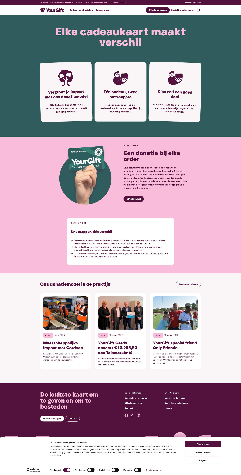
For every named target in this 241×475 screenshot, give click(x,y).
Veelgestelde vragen (175, 398)
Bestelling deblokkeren (182, 10)
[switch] (91, 470)
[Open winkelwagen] (198, 10)
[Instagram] (132, 415)
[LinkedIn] (138, 415)
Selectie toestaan (203, 452)
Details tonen (152, 470)
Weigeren (203, 460)
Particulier (197, 2)
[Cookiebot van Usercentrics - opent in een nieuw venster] (33, 470)
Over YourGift (172, 393)
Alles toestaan (203, 444)
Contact (129, 408)
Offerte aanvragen (134, 403)
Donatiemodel (103, 10)
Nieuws (168, 408)
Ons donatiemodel (134, 393)
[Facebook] (126, 415)
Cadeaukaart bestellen (81, 10)
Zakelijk (188, 2)
